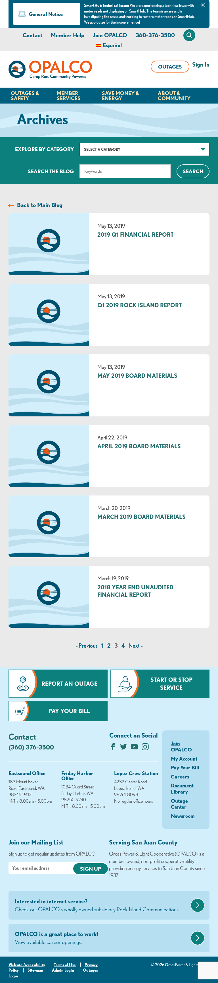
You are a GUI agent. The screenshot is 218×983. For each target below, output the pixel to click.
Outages (170, 66)
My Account (184, 758)
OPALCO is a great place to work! (56, 938)
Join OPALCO (110, 35)
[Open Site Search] (189, 35)
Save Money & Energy (120, 95)
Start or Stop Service (171, 683)
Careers (180, 776)
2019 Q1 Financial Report (135, 234)
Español (112, 45)
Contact (32, 35)
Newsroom (183, 816)
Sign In (200, 64)
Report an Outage (69, 683)
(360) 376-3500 (31, 747)
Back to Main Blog (39, 205)
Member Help (67, 35)
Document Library (182, 788)
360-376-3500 (155, 35)
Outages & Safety (25, 95)
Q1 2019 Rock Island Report (139, 305)
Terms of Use (65, 965)
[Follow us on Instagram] (145, 748)
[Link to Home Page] (50, 70)
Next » (135, 645)
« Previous (87, 645)
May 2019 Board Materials (137, 375)
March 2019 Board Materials (141, 516)
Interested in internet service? (97, 905)
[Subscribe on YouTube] (134, 748)
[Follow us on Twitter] (123, 748)
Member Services (69, 95)
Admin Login (63, 970)
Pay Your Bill (69, 711)
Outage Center (179, 804)
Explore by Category (44, 149)
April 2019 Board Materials (139, 446)
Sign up (90, 869)
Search (193, 171)
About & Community (174, 95)
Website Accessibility (27, 965)
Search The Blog (51, 171)
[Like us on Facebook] (112, 748)
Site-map (35, 970)
